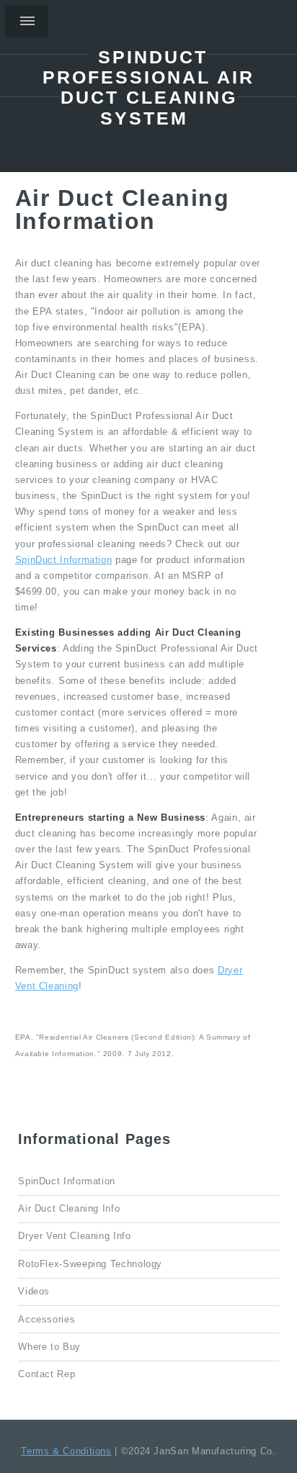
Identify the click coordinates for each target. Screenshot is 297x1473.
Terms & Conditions (66, 1451)
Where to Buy (49, 1347)
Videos (34, 1292)
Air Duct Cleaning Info (69, 1209)
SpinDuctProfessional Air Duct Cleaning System (148, 87)
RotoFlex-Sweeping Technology (90, 1264)
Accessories (46, 1320)
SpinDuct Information (63, 560)
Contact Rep (46, 1374)
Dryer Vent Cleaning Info (74, 1236)
